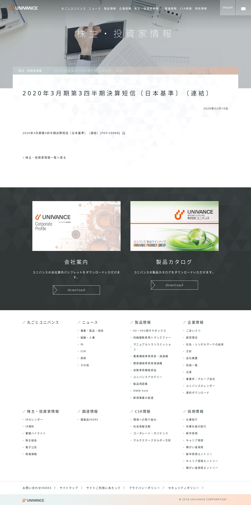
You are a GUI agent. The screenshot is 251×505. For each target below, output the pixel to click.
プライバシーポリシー (144, 488)
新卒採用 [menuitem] (192, 433)
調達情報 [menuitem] (171, 8)
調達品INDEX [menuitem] (90, 419)
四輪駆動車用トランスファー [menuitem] (152, 337)
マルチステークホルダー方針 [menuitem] (152, 440)
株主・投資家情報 (30, 70)
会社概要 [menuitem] (192, 358)
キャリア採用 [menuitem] (195, 440)
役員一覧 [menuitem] (192, 365)
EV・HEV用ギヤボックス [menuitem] (149, 330)
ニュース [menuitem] (95, 8)
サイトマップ (69, 488)
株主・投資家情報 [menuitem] (146, 8)
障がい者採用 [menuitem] (195, 447)
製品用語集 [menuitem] (140, 384)
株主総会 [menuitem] (31, 440)
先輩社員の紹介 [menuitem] (196, 426)
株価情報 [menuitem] (31, 454)
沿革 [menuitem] (189, 372)
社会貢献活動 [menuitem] (142, 426)
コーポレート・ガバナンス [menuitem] (150, 433)
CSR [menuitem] (83, 351)
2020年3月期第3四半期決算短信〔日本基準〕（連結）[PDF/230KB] (71, 133)
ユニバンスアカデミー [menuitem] (147, 377)
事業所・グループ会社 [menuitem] (200, 379)
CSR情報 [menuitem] (186, 8)
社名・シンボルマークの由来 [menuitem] (205, 344)
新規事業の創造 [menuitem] (143, 397)
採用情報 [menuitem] (201, 8)
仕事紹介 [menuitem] (192, 419)
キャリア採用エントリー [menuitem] (202, 461)
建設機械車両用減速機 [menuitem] (147, 363)
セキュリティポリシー (184, 488)
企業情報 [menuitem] (125, 8)
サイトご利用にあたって (103, 488)
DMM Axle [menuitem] (140, 390)
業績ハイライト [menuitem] (35, 433)
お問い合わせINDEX (37, 488)
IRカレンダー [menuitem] (34, 419)
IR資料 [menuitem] (29, 426)
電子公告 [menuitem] (31, 447)
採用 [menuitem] (83, 358)
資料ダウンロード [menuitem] (197, 392)
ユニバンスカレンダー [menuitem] (200, 385)
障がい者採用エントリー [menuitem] (202, 467)
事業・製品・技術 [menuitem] (92, 330)
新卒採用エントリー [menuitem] (199, 454)
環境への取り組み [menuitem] (145, 419)
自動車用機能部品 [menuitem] (145, 370)
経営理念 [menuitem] (192, 337)
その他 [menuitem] (85, 365)
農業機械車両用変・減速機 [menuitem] (150, 356)
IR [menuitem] (82, 344)
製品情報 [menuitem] (110, 8)
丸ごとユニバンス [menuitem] (73, 8)
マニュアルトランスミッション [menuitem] (152, 347)
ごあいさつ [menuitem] (193, 330)
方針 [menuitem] (189, 351)
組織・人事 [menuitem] (88, 337)
